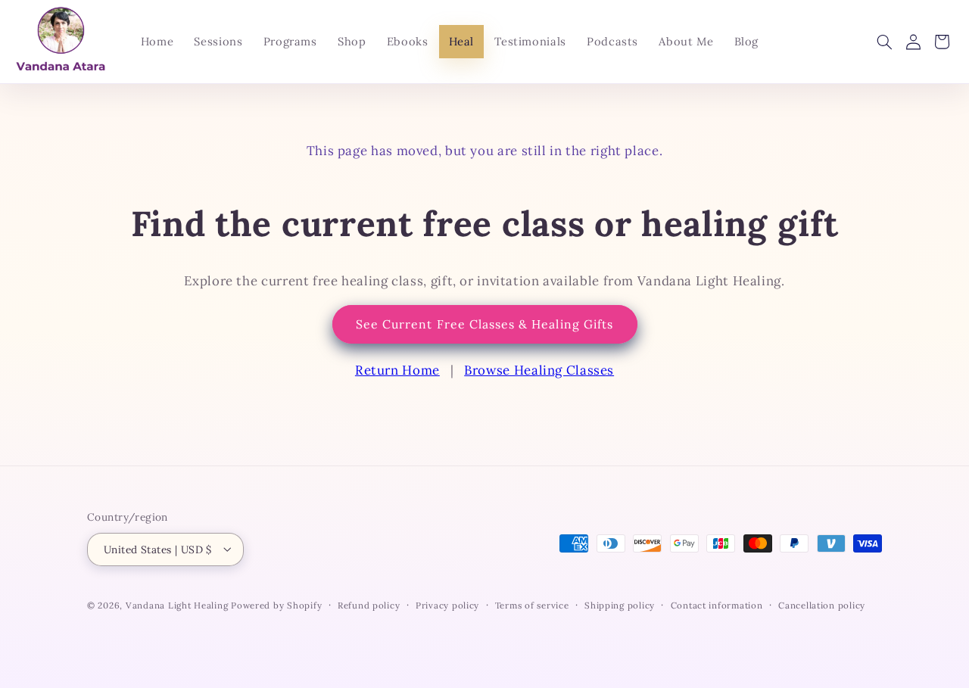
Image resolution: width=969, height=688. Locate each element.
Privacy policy (447, 604)
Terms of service (532, 604)
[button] (884, 41)
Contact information (717, 604)
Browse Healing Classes (539, 370)
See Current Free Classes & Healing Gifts (484, 324)
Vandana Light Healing (178, 604)
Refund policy (369, 604)
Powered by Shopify (276, 604)
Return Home (397, 370)
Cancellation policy (821, 604)
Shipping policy (619, 604)
